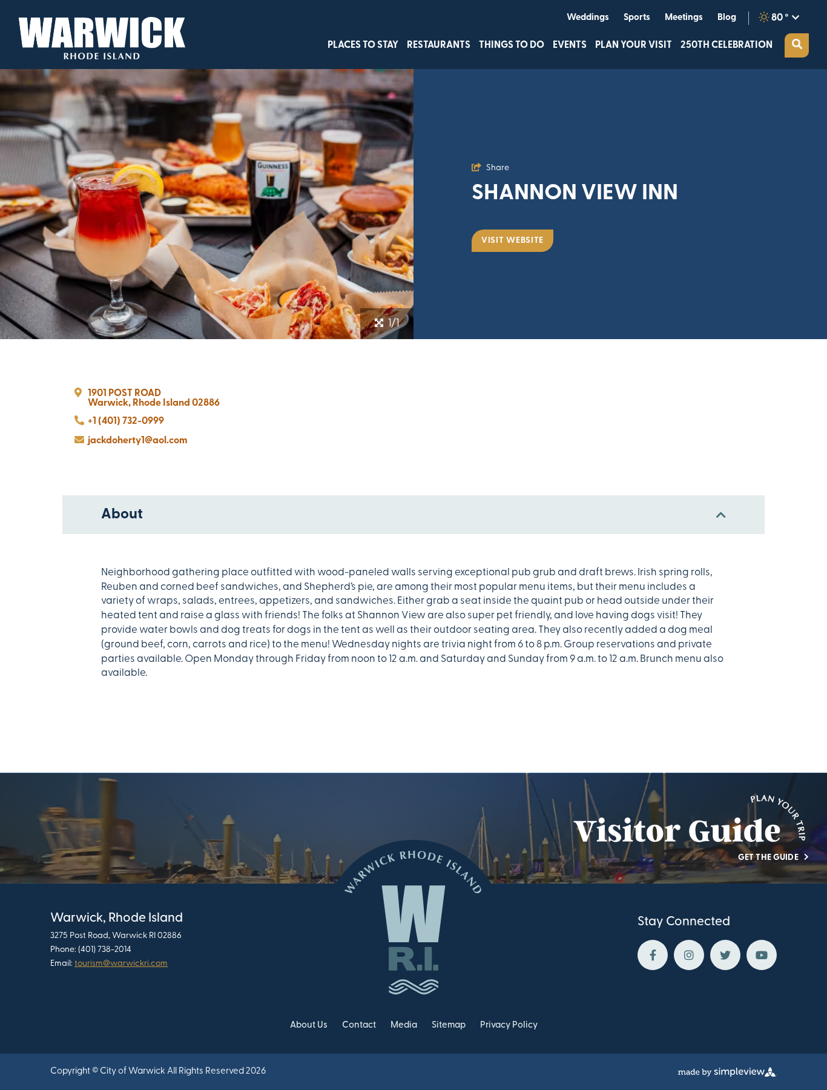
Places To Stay (363, 45)
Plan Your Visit (633, 45)
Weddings (588, 17)
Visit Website (512, 240)
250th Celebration (726, 45)
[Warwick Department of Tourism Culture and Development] (98, 34)
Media (403, 1025)
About (122, 514)
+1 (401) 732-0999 (126, 421)
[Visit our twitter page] (725, 955)
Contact (359, 1025)
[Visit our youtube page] (761, 955)
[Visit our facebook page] (653, 955)
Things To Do (511, 45)
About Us (309, 1025)
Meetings (684, 17)
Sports (637, 17)
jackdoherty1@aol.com (138, 441)
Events (570, 45)
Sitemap (449, 1025)
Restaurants (438, 45)
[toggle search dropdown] (797, 45)
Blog (726, 17)
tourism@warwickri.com (121, 963)
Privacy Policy (509, 1025)
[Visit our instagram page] (689, 955)
